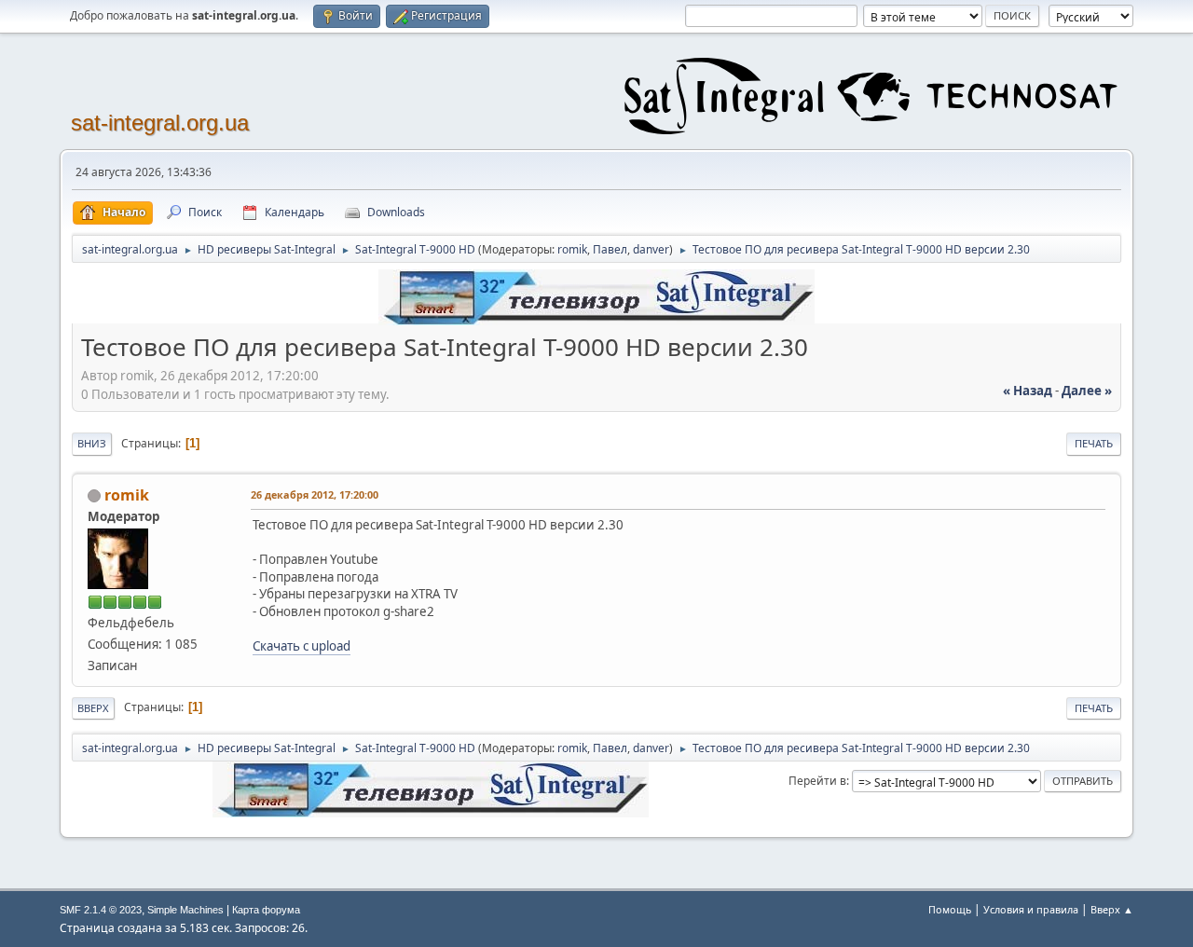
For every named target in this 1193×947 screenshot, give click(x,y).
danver (651, 249)
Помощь (949, 909)
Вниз (91, 443)
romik (572, 249)
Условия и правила (1030, 909)
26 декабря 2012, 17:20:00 (314, 494)
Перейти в (817, 781)
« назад (1027, 390)
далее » (1087, 390)
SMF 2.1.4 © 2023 (101, 909)
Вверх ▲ (1111, 909)
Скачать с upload (301, 646)
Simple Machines (185, 909)
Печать (1094, 443)
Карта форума (266, 909)
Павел (610, 249)
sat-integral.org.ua (160, 122)
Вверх (93, 708)
